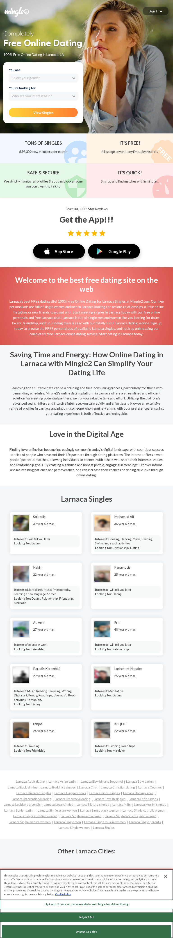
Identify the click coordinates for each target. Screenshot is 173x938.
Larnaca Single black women (99, 810)
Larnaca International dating (31, 799)
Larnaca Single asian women (57, 810)
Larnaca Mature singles (93, 804)
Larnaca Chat (88, 787)
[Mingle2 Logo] (17, 11)
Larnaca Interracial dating (72, 799)
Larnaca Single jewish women (81, 816)
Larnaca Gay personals (70, 793)
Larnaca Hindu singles (104, 793)
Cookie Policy (63, 894)
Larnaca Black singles (22, 787)
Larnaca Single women (74, 827)
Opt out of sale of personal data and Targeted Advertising (86, 904)
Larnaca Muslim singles (150, 804)
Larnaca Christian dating (118, 787)
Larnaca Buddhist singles (58, 787)
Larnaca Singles (104, 827)
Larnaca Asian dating (62, 781)
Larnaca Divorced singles (33, 793)
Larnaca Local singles (58, 804)
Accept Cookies (86, 931)
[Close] (166, 876)
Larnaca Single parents (145, 822)
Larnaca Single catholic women (144, 810)
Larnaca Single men (67, 822)
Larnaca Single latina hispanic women (130, 816)
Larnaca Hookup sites (138, 793)
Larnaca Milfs (121, 804)
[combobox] (43, 78)
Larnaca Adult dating (30, 781)
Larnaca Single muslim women (105, 822)
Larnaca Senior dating (19, 810)
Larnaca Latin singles (143, 799)
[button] (155, 11)
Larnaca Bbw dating (140, 781)
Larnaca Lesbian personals (22, 804)
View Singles (43, 113)
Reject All (86, 917)
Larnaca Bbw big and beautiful (102, 781)
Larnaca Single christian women (35, 816)
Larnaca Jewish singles (109, 799)
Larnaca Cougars (150, 787)
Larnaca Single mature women (30, 822)
